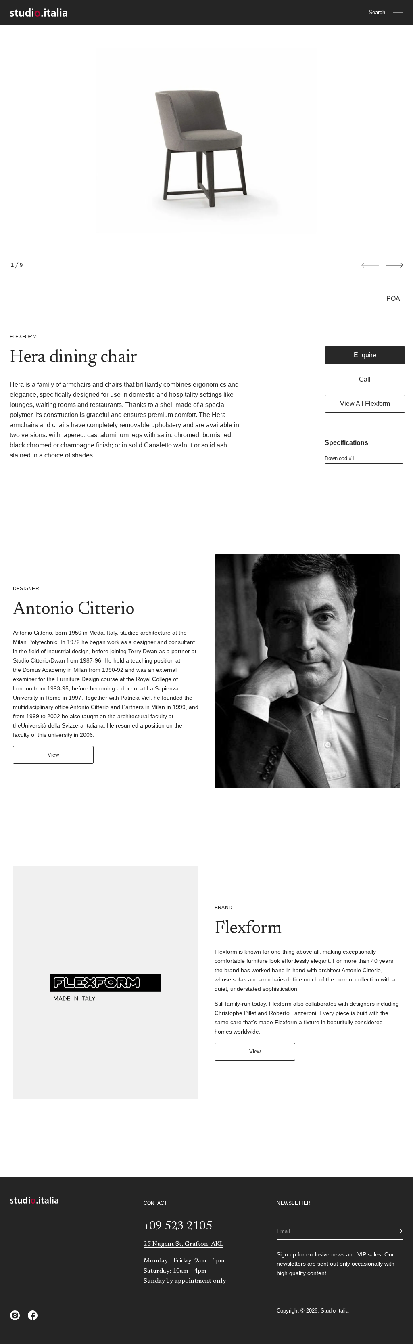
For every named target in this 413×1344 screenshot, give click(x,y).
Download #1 (340, 458)
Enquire (365, 355)
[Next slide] (394, 265)
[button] (377, 12)
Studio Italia (334, 1311)
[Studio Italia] (38, 12)
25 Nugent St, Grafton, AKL (183, 1244)
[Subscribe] (398, 1231)
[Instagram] (15, 1315)
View (53, 755)
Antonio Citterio (361, 970)
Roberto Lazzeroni (292, 1013)
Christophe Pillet (235, 1013)
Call (365, 379)
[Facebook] (33, 1315)
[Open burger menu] (398, 12)
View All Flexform (365, 403)
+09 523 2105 (178, 1226)
